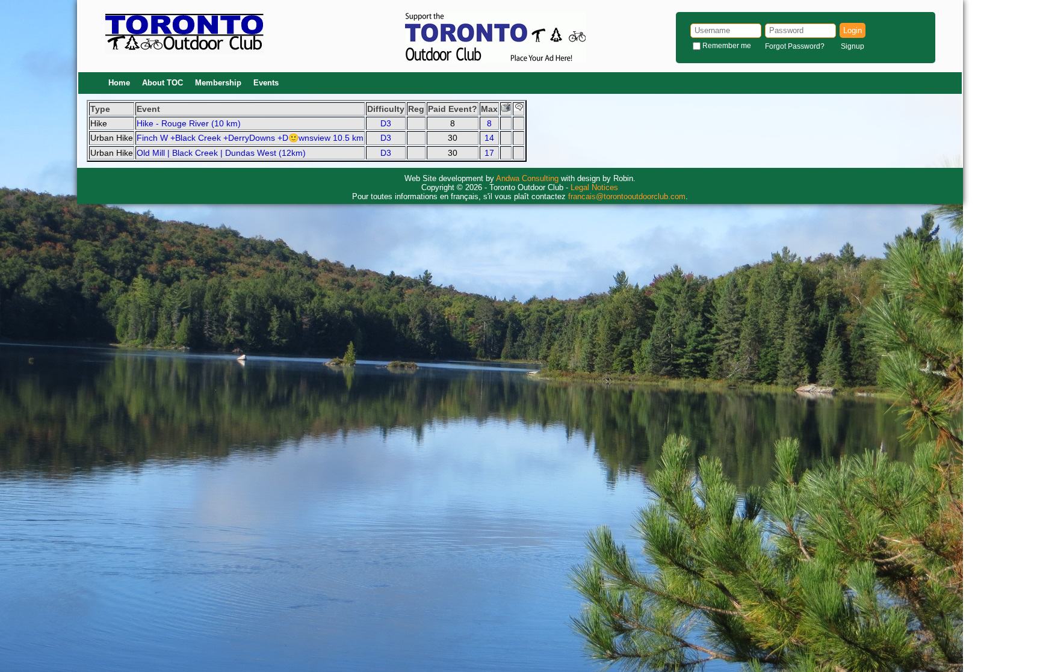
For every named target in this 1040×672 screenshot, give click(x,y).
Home (119, 82)
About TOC (162, 82)
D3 (385, 123)
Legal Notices (594, 187)
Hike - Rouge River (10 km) (189, 123)
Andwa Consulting (527, 178)
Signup (852, 46)
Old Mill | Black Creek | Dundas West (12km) (221, 153)
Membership (218, 82)
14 (489, 138)
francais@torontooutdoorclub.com (627, 196)
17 (489, 153)
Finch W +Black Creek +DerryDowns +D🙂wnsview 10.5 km (250, 138)
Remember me (726, 46)
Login (852, 30)
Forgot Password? (795, 46)
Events (266, 82)
